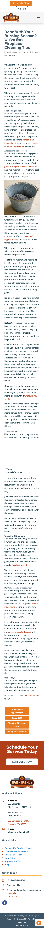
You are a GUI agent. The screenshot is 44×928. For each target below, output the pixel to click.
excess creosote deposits (20, 632)
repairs (35, 143)
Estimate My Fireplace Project (18, 848)
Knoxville (12, 893)
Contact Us (13, 885)
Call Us (22, 8)
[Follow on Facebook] (4, 902)
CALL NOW (17, 718)
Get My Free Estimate (17, 731)
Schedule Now (20, 3)
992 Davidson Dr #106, (18, 821)
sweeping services (15, 146)
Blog (7, 864)
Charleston (13, 896)
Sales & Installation (13, 854)
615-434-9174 (16, 880)
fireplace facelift (19, 565)
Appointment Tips (13, 861)
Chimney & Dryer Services (17, 851)
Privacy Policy (22, 925)
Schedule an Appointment (17, 711)
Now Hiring (10, 858)
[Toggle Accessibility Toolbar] (39, 923)
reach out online (31, 695)
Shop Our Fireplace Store (17, 725)
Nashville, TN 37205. (17, 824)
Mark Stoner (12, 52)
